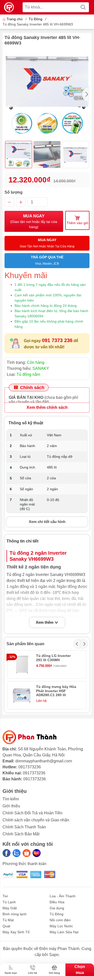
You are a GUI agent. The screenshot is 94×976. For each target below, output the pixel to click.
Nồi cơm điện (60, 920)
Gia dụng (57, 908)
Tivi (5, 896)
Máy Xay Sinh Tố (16, 932)
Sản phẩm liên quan (25, 644)
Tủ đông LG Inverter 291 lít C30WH (53, 658)
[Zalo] (17, 853)
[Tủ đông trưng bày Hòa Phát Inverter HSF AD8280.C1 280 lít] (22, 695)
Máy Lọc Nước (61, 926)
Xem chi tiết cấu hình (47, 521)
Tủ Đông (35, 19)
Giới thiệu (11, 806)
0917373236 (29, 767)
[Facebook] (7, 853)
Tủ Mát (8, 920)
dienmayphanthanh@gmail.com (43, 761)
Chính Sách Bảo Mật (21, 834)
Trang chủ (15, 19)
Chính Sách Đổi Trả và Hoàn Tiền (32, 813)
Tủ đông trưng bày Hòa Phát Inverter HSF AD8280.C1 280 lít (56, 691)
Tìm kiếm (11, 799)
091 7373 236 (57, 340)
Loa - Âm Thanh (62, 896)
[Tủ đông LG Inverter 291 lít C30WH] (22, 664)
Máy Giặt (10, 908)
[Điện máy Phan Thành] (9, 7)
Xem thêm (45, 622)
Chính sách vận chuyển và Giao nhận (36, 820)
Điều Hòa (57, 902)
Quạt (6, 926)
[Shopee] (27, 853)
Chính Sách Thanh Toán (24, 827)
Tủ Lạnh (9, 902)
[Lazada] (37, 853)
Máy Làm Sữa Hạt (64, 932)
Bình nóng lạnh (15, 914)
